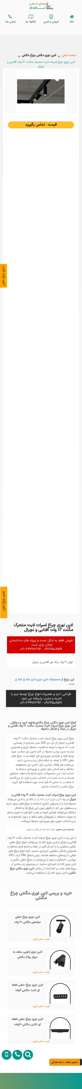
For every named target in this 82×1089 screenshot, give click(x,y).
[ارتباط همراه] (6, 1076)
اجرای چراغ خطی (3, 276)
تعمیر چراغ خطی (3, 601)
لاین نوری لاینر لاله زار (48, 799)
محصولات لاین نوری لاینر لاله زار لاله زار (38, 679)
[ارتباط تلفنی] (16, 1076)
